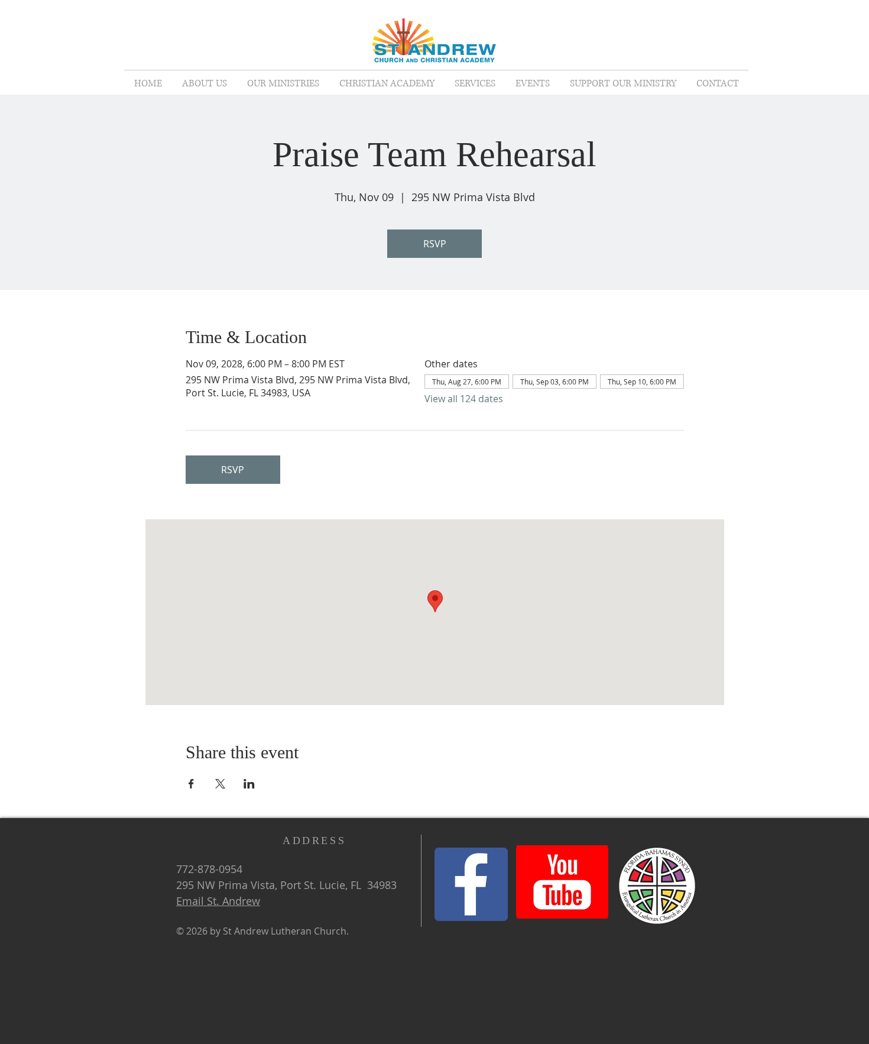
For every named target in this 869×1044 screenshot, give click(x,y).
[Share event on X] (220, 783)
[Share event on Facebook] (191, 783)
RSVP (434, 243)
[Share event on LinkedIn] (249, 783)
